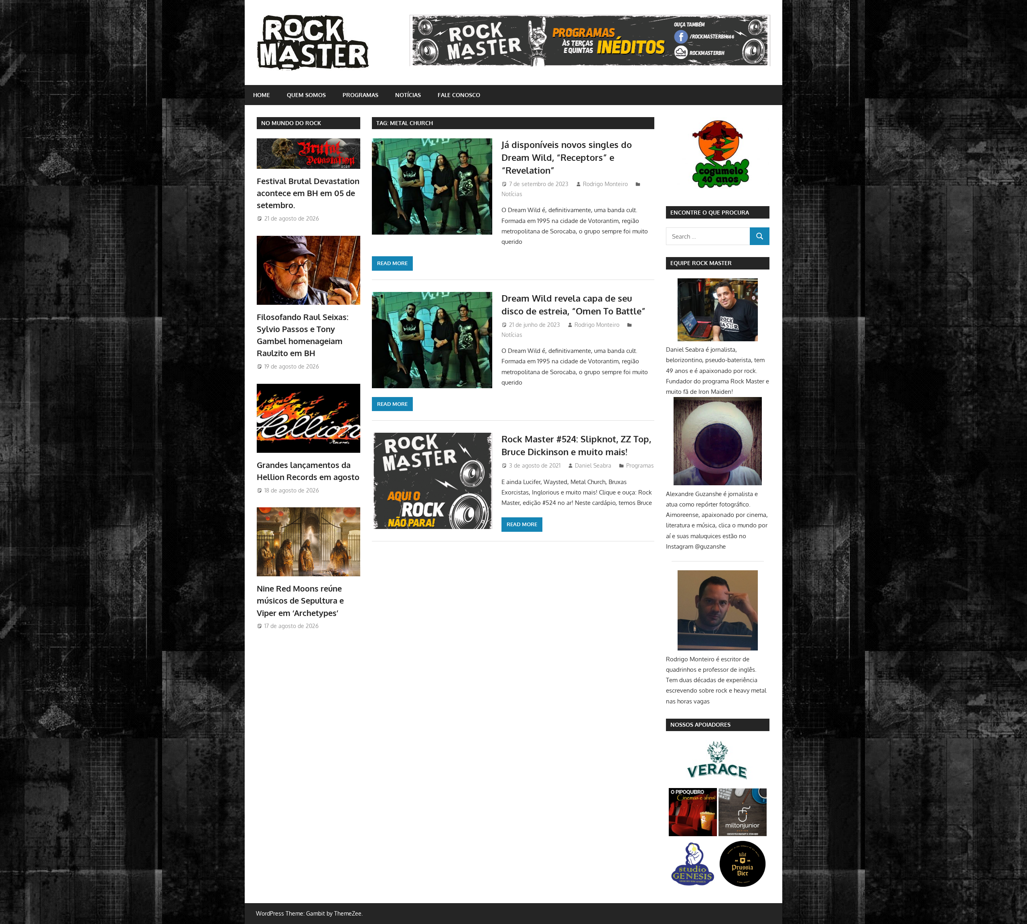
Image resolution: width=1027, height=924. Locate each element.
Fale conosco (459, 94)
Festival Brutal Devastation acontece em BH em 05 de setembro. (308, 193)
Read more (392, 263)
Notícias (408, 94)
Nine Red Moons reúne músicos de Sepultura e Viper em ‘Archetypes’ (300, 600)
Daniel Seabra (593, 465)
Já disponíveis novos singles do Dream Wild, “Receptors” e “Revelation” (566, 157)
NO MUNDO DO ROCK (291, 123)
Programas (360, 94)
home (261, 94)
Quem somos (306, 94)
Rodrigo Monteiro (605, 183)
